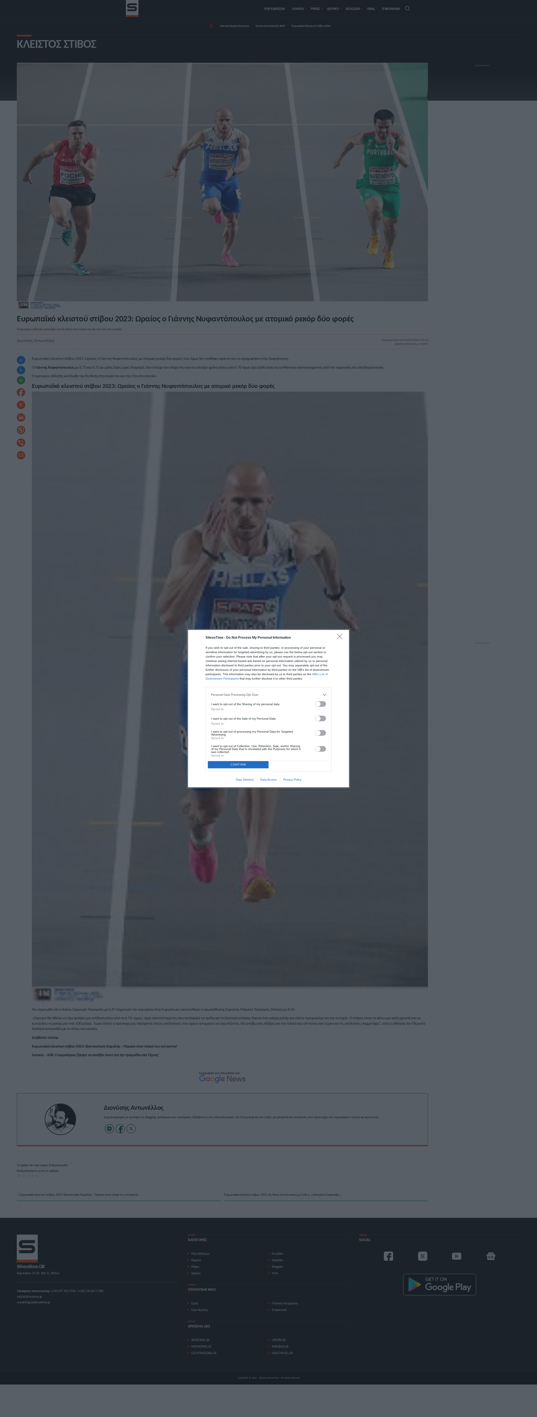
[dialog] (268, 709)
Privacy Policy (292, 779)
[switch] (320, 704)
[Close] (341, 638)
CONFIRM (238, 764)
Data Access (268, 779)
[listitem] (268, 695)
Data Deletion (245, 779)
